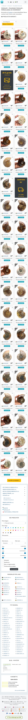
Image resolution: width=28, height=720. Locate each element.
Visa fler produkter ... (14, 480)
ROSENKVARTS (20, 644)
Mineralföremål (8, 493)
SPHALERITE (19, 649)
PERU (19, 590)
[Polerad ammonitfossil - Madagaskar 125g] (7, 312)
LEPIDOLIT (6, 636)
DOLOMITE (19, 619)
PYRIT (18, 640)
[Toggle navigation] (25, 2)
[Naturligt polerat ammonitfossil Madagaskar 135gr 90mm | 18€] (21, 55)
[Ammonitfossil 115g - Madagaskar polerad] (21, 205)
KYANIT (5, 634)
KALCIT (18, 630)
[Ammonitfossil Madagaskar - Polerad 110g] (7, 227)
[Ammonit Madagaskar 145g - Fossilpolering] (21, 377)
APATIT (18, 611)
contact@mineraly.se (16, 703)
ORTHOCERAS (20, 638)
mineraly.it (14, 708)
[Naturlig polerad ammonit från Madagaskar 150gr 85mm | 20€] (7, 140)
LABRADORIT (20, 634)
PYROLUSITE (6, 642)
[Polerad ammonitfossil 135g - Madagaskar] (7, 355)
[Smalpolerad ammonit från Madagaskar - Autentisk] (21, 441)
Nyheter (5, 508)
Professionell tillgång (16, 698)
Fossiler (6, 495)
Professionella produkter (11, 512)
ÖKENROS (6, 655)
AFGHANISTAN (7, 577)
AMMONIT (19, 610)
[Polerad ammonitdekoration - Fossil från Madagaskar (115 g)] (7, 55)
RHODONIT (19, 642)
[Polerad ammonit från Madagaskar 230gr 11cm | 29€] (7, 419)
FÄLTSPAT (19, 623)
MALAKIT (19, 636)
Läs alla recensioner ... (20, 690)
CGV (3, 696)
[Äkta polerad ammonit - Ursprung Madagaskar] (21, 312)
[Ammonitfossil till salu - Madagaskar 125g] (21, 269)
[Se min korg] (13, 2)
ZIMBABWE (20, 600)
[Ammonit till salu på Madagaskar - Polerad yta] (7, 183)
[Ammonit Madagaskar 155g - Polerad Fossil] (21, 419)
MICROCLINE (6, 638)
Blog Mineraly (6, 701)
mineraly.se (23, 710)
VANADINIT (6, 653)
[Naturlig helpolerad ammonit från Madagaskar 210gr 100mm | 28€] (21, 398)
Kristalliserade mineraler (11, 491)
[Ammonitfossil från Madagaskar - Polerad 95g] (21, 76)
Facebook (14, 701)
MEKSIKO (6, 590)
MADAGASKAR (21, 588)
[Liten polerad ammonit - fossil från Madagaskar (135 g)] (21, 119)
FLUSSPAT (6, 623)
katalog (4, 5)
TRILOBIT (6, 651)
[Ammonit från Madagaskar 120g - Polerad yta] (7, 248)
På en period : (5, 535)
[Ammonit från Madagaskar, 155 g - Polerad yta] (7, 441)
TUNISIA (6, 594)
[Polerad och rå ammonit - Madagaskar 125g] (7, 291)
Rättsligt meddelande (9, 696)
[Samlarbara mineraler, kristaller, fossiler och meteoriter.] (2, 2)
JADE (18, 628)
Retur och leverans (6, 698)
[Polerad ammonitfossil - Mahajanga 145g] (7, 398)
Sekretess (17, 696)
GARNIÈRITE (6, 625)
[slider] (3, 548)
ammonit (5, 41)
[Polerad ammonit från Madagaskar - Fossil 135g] (21, 355)
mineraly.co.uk (17, 707)
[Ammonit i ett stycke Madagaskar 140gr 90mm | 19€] (7, 98)
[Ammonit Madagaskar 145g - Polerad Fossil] (7, 377)
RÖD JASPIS (6, 646)
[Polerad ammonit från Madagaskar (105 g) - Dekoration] (21, 33)
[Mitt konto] (11, 2)
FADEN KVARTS (20, 621)
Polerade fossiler (9, 499)
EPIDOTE (5, 621)
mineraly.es (23, 708)
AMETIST (5, 610)
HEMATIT (19, 627)
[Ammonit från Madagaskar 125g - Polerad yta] (21, 291)
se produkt (7, 45)
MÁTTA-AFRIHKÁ (7, 600)
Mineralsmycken (8, 502)
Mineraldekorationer (9, 489)
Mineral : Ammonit (7, 24)
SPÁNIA (19, 583)
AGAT (5, 608)
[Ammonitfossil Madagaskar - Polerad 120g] (21, 248)
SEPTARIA (6, 647)
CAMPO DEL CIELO (7, 617)
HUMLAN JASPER (7, 628)
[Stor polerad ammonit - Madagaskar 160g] (21, 462)
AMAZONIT (19, 608)
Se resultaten (14, 569)
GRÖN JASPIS (6, 627)
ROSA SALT (6, 644)
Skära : (3, 555)
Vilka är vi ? (23, 696)
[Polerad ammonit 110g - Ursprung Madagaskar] (21, 227)
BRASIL (6, 579)
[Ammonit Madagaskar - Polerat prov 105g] (21, 140)
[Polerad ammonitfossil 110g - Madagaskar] (7, 205)
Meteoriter (6, 504)
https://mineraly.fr (14, 704)
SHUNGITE (19, 647)
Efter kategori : (5, 520)
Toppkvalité (6, 510)
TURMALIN (19, 651)
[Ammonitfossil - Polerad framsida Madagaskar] (7, 334)
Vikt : (3, 551)
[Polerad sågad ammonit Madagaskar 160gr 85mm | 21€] (21, 162)
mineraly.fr (8, 707)
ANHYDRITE (6, 611)
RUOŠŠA (19, 592)
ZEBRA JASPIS (20, 653)
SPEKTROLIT (6, 649)
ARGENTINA (20, 577)
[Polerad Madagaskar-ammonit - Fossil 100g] (7, 119)
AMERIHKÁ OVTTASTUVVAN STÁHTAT (20, 596)
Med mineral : (5, 541)
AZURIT (18, 613)
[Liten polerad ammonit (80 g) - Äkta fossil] (7, 33)
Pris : (3, 546)
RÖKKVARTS (19, 646)
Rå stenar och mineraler (10, 487)
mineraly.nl (6, 710)
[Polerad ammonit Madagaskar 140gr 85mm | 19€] (21, 98)
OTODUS (6, 640)
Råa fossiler (7, 498)
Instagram (20, 701)
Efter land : (17, 541)
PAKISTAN (6, 592)
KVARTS (19, 632)
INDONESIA (7, 586)
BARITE (5, 615)
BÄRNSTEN (19, 615)
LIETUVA (19, 586)
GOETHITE (19, 625)
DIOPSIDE (6, 619)
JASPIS (5, 630)
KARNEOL (6, 632)
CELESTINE (19, 617)
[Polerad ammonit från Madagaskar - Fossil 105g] (7, 162)
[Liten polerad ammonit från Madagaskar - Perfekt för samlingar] (7, 462)
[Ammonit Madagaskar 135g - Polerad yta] (21, 334)
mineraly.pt (14, 710)
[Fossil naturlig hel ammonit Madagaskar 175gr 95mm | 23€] (7, 269)
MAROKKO (7, 588)
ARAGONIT (6, 613)
